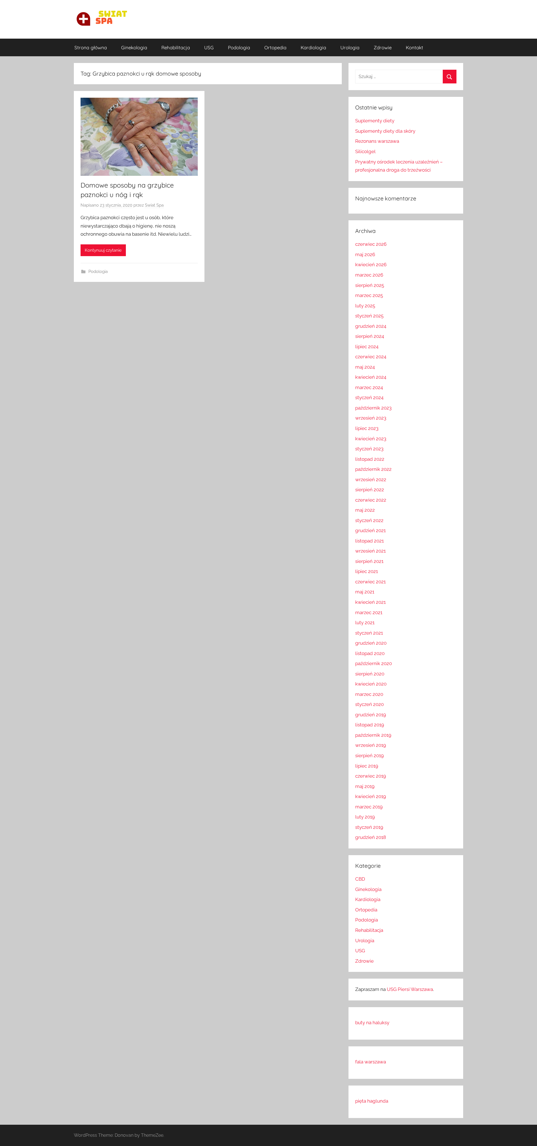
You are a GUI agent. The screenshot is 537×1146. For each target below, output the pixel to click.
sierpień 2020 (369, 674)
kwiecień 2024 (370, 377)
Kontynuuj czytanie (103, 250)
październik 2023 (373, 408)
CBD (360, 879)
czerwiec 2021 (370, 581)
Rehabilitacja (175, 47)
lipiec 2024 (366, 346)
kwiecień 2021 (370, 602)
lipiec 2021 (366, 571)
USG (209, 47)
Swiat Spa (154, 205)
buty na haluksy (372, 1022)
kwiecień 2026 (371, 264)
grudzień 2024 (370, 326)
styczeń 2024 (369, 397)
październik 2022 (373, 469)
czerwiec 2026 (371, 244)
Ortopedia (275, 47)
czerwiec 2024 (370, 356)
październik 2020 (373, 663)
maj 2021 (364, 592)
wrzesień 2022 (370, 479)
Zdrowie (383, 47)
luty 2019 (365, 817)
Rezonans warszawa (377, 141)
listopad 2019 (369, 725)
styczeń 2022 (369, 520)
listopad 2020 (370, 653)
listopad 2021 (369, 541)
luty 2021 (365, 622)
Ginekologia (134, 47)
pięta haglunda (371, 1101)
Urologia (349, 47)
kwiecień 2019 (370, 796)
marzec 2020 (369, 694)
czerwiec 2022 (370, 500)
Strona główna (90, 47)
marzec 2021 (368, 612)
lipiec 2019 (366, 766)
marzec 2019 (369, 807)
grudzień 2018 (370, 837)
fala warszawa (370, 1062)
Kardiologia (313, 47)
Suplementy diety (374, 120)
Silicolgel (365, 151)
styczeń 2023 (369, 449)
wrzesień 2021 (370, 551)
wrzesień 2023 (370, 418)
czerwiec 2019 (370, 776)
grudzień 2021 (370, 530)
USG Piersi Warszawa (410, 989)
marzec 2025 (369, 295)
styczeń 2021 (369, 633)
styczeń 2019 (369, 827)
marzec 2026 (369, 275)
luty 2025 (365, 305)
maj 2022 (365, 510)
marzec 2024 (369, 387)
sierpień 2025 (369, 285)
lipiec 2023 (366, 428)
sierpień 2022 (369, 489)
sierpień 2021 (369, 561)
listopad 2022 (369, 459)
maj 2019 (365, 786)
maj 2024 (365, 367)
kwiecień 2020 (371, 684)
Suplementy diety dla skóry (385, 131)
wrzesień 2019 (370, 745)
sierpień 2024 (369, 336)
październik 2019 (373, 735)
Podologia (239, 47)
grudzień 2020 (371, 643)
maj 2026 (365, 254)
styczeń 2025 (369, 316)
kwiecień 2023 (370, 438)
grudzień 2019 (370, 714)
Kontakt (414, 47)
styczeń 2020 (369, 704)
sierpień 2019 (369, 755)
